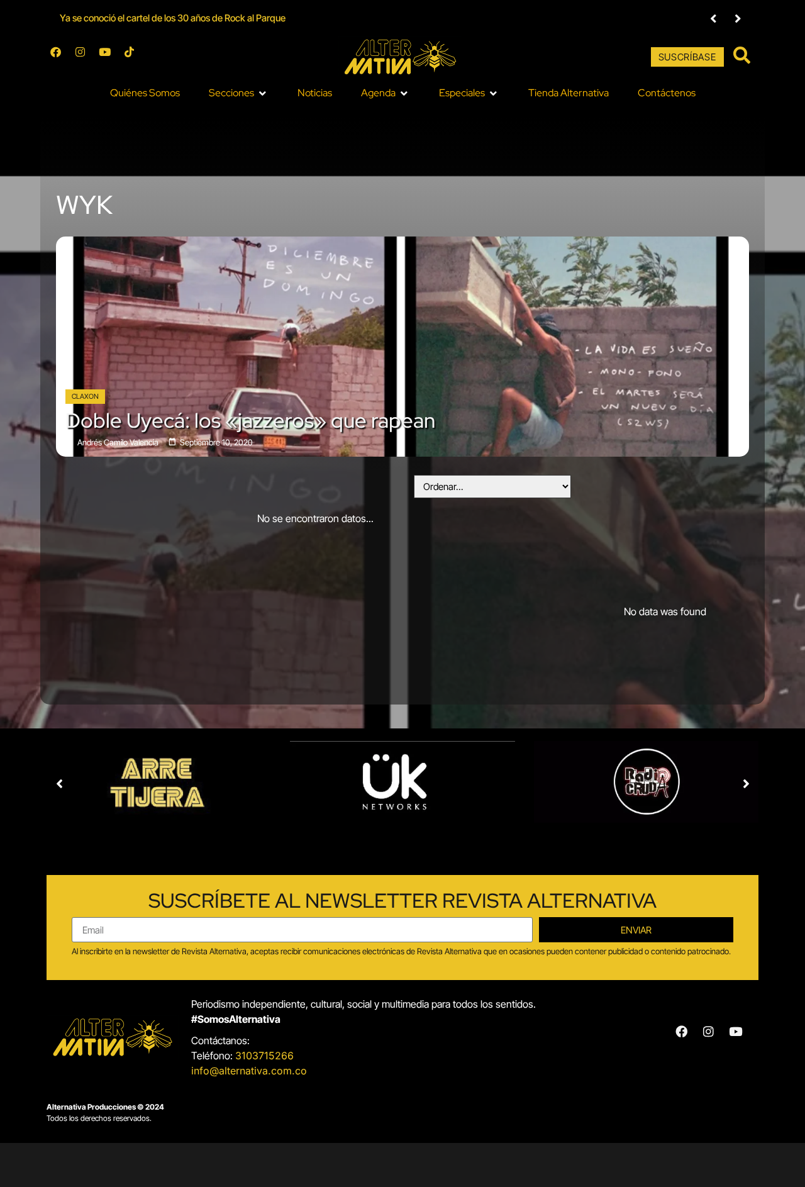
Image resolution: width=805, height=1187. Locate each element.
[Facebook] (61, 57)
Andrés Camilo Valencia (117, 442)
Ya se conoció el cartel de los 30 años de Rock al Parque (173, 18)
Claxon (85, 396)
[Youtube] (110, 57)
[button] (713, 18)
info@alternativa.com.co (249, 1070)
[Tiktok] (134, 57)
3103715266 (264, 1055)
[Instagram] (85, 57)
